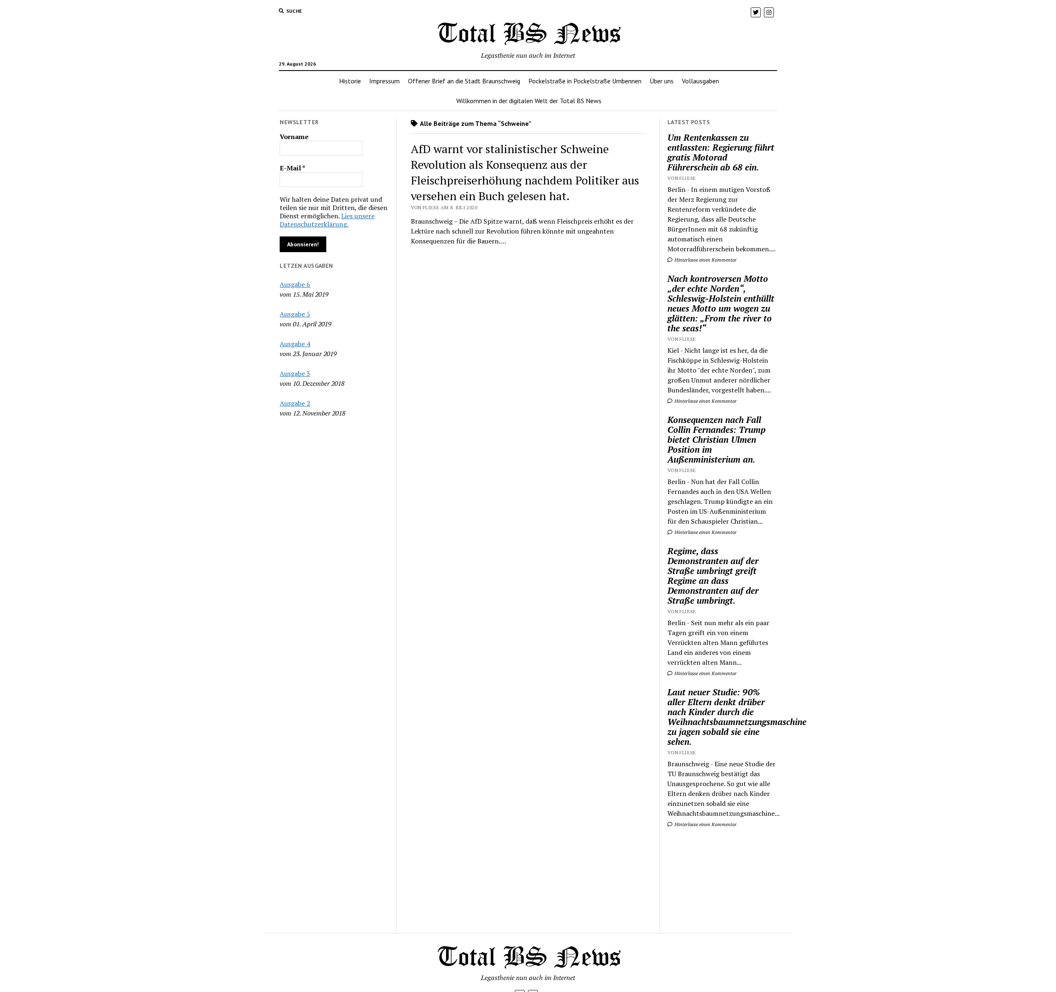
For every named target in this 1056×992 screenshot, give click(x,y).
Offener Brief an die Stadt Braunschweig (464, 81)
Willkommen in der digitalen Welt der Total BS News (528, 101)
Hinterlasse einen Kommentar (705, 260)
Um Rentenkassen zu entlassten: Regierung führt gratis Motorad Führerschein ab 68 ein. (720, 152)
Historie (350, 81)
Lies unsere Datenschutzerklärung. (327, 220)
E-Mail (292, 168)
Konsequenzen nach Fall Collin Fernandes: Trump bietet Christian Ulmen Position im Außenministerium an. (716, 439)
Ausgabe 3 (295, 373)
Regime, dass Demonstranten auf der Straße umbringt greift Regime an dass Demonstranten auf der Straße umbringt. (713, 575)
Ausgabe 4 (295, 343)
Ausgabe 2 (295, 403)
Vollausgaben (700, 81)
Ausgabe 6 (295, 284)
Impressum (384, 81)
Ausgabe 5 (295, 314)
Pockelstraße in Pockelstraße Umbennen (584, 81)
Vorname (294, 136)
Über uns (662, 81)
